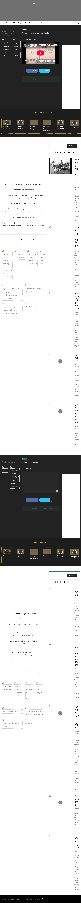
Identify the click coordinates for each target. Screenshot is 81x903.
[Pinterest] (67, 23)
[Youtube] (78, 899)
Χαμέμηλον (76, 357)
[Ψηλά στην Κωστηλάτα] (60, 122)
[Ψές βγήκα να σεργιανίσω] (47, 122)
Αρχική (3, 31)
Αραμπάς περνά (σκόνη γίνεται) (76, 171)
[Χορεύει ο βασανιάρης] (20, 122)
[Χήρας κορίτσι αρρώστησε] (60, 234)
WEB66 (39, 899)
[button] (79, 23)
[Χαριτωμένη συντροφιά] (7, 122)
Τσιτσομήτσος (74, 127)
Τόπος (9, 31)
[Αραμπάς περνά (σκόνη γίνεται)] (60, 166)
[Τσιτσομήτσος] (74, 123)
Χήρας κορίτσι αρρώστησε (76, 236)
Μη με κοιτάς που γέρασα (76, 413)
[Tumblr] (72, 23)
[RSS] (70, 23)
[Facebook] (61, 23)
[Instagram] (64, 23)
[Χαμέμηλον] (60, 361)
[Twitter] (75, 23)
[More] (53, 71)
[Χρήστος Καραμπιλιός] (34, 122)
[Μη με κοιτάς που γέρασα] (60, 411)
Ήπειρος (15, 31)
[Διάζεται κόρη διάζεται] (60, 300)
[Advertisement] (71, 77)
